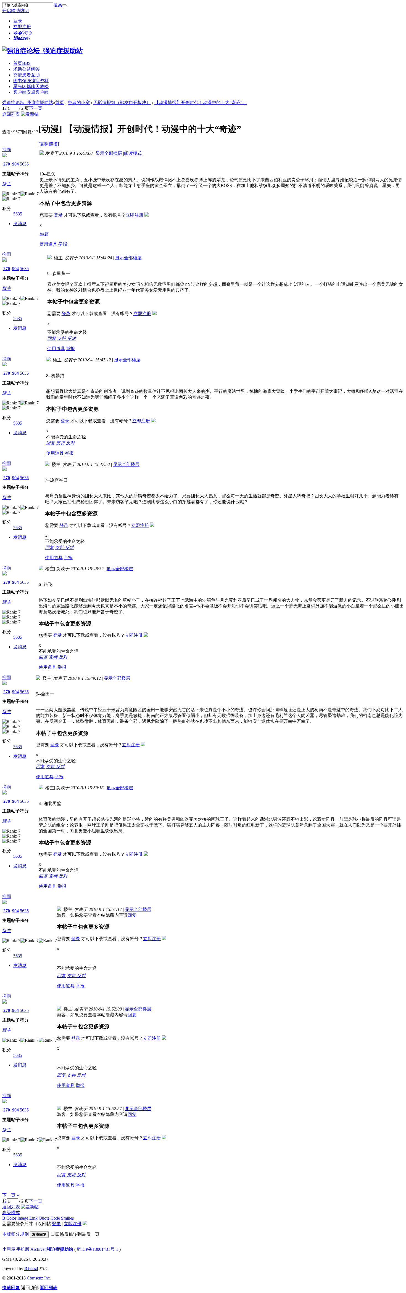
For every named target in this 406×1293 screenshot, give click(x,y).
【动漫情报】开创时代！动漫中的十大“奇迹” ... (200, 102)
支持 (62, 338)
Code (55, 1218)
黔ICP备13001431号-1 (97, 1249)
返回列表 (11, 114)
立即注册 (22, 26)
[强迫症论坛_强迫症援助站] (42, 50)
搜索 (57, 4)
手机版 (23, 1249)
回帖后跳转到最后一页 (77, 1234)
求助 (26, 69)
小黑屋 (8, 1249)
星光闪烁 (31, 86)
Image (22, 1218)
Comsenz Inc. (39, 1278)
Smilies (67, 1218)
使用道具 (48, 244)
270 (6, 164)
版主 (6, 184)
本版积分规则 (15, 1234)
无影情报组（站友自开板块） (122, 102)
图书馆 (31, 80)
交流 (26, 75)
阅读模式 (133, 153)
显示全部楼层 (109, 153)
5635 (24, 164)
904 (15, 164)
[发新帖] (30, 114)
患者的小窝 (79, 102)
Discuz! (31, 1268)
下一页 (35, 108)
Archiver (38, 1249)
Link (33, 1218)
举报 (62, 244)
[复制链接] (48, 144)
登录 (17, 20)
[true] (64, 5)
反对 (71, 338)
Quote (44, 1218)
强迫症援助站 (60, 1249)
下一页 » (10, 1195)
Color (11, 1218)
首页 (22, 63)
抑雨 (6, 149)
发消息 (20, 223)
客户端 (31, 92)
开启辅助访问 (15, 10)
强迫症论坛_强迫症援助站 (27, 102)
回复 (43, 233)
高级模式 (11, 1212)
